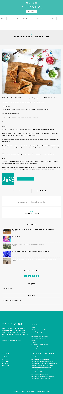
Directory (12, 26)
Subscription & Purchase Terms (40, 344)
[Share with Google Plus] (42, 191)
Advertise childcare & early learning (41, 367)
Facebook (6, 357)
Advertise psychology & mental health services (44, 363)
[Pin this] (45, 191)
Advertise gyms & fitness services (41, 378)
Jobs (37, 26)
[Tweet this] (40, 191)
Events (47, 26)
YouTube (6, 365)
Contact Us (35, 340)
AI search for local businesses (40, 336)
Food (31, 34)
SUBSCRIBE (31, 11)
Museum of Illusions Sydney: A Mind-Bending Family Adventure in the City (32, 251)
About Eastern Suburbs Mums (39, 329)
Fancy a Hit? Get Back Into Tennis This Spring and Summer (28, 244)
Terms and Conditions (37, 346)
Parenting (47, 18)
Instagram (6, 361)
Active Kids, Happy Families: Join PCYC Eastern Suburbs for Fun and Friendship (33, 229)
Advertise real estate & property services (43, 376)
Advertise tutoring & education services (42, 365)
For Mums (34, 18)
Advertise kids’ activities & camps (40, 359)
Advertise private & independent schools (42, 361)
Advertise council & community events (42, 372)
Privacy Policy (35, 349)
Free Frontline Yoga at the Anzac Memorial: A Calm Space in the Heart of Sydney (34, 259)
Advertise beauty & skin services (40, 374)
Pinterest (6, 363)
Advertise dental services (38, 369)
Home (10, 18)
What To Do (21, 18)
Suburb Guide (25, 26)
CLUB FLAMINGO (16, 236)
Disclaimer (34, 342)
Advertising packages (37, 331)
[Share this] (37, 191)
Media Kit (34, 334)
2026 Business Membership (39, 338)
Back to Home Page (26, 178)
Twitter (6, 359)
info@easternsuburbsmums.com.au (11, 340)
